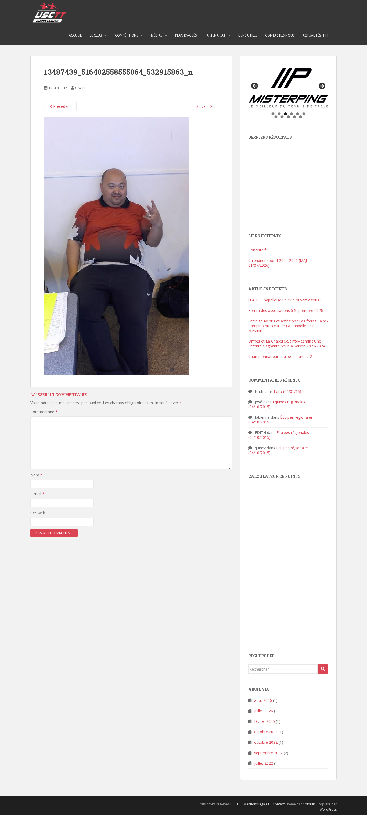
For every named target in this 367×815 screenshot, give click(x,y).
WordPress (328, 809)
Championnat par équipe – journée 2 (280, 356)
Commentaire (43, 411)
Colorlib (309, 804)
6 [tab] (303, 113)
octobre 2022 (266, 742)
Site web (37, 512)
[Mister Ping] (288, 87)
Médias (156, 35)
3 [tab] (285, 113)
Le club (96, 35)
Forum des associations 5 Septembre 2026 (285, 310)
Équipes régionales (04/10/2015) (276, 404)
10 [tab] (294, 116)
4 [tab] (291, 113)
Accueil (75, 35)
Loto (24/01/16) (287, 391)
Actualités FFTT (316, 35)
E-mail (37, 493)
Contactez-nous (279, 35)
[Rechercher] (323, 669)
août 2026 (263, 700)
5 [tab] (297, 113)
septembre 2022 (268, 752)
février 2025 (264, 721)
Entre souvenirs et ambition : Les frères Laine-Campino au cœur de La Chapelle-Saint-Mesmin (288, 325)
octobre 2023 (266, 731)
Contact (279, 804)
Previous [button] (255, 86)
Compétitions (126, 35)
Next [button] (322, 86)
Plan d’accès (186, 35)
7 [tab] (276, 116)
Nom (36, 475)
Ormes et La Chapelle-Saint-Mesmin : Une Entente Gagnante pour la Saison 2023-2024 (286, 343)
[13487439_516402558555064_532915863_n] (116, 245)
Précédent (61, 106)
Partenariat (215, 35)
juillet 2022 (263, 763)
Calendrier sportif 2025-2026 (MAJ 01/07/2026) (277, 263)
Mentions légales (256, 804)
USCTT (80, 87)
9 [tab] (288, 116)
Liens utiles (247, 35)
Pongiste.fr (257, 249)
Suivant (203, 106)
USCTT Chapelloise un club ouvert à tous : (284, 299)
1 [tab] (272, 113)
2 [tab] (279, 113)
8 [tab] (282, 116)
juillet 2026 (263, 710)
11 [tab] (301, 116)
